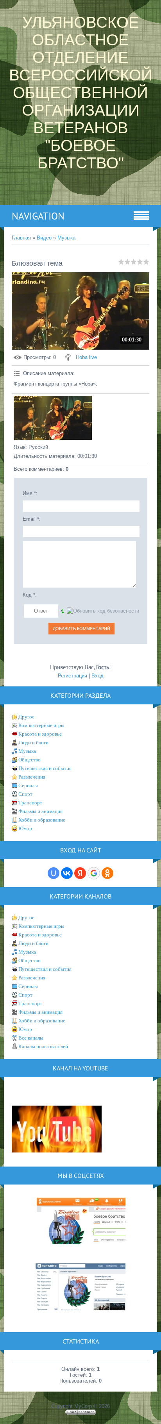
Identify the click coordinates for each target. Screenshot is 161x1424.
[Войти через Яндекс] (80, 873)
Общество (29, 760)
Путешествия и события (45, 768)
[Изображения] (53, 418)
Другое (26, 717)
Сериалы (28, 785)
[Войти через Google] (94, 873)
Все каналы (30, 1038)
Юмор (25, 828)
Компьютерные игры (41, 725)
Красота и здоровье (40, 734)
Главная (21, 238)
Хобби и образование (41, 820)
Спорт (25, 794)
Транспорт (30, 803)
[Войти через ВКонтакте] (67, 873)
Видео (44, 238)
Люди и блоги (33, 742)
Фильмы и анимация (40, 811)
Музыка (66, 238)
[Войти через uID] (53, 873)
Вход (97, 676)
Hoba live (86, 357)
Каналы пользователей (43, 1046)
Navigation (38, 216)
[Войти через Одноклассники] (107, 873)
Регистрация (72, 676)
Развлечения (31, 777)
